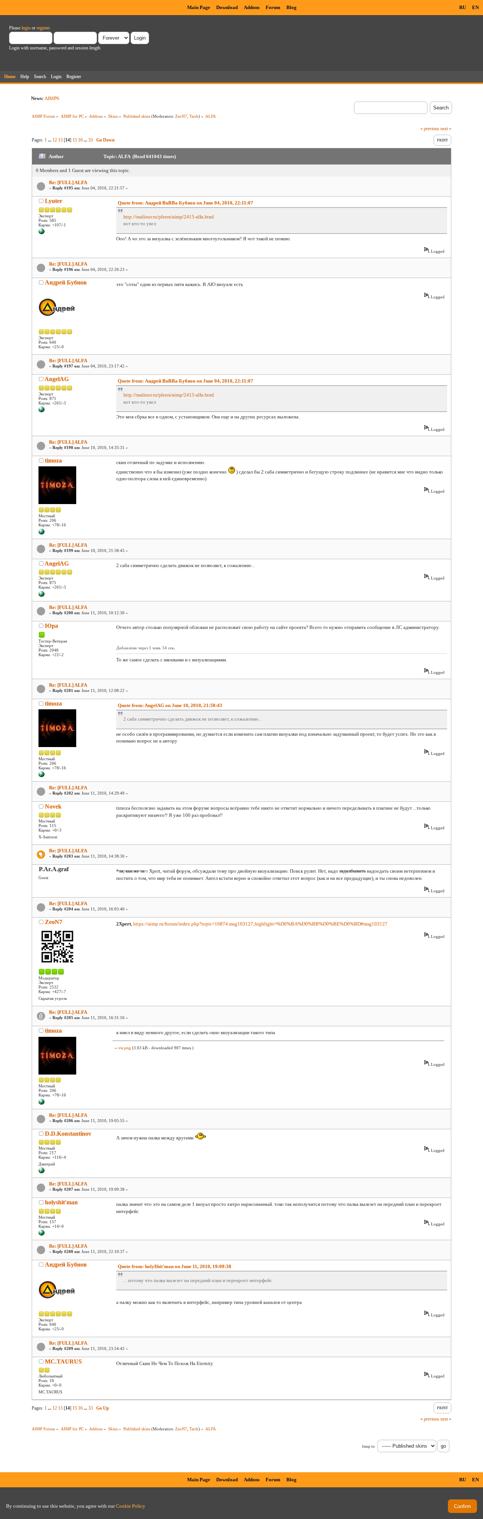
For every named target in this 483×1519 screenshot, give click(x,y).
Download (227, 7)
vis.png (124, 1047)
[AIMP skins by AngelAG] (41, 411)
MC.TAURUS (63, 1361)
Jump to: (368, 1446)
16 (80, 140)
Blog (291, 7)
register (43, 28)
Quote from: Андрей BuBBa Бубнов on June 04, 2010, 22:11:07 (185, 203)
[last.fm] (41, 233)
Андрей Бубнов (66, 282)
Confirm (462, 1506)
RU (462, 7)
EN (475, 7)
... (50, 140)
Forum (273, 7)
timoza (53, 460)
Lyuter (53, 201)
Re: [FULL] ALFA (68, 182)
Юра (51, 626)
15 (74, 140)
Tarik (193, 116)
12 (54, 140)
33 (90, 140)
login (26, 28)
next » (445, 128)
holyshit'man (61, 1202)
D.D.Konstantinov (68, 1133)
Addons (252, 7)
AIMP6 (52, 98)
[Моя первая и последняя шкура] (41, 533)
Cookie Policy (130, 1506)
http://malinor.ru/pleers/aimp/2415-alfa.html (168, 217)
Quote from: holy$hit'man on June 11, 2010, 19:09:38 (174, 1266)
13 (60, 140)
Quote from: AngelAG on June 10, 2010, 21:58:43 (170, 705)
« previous (429, 128)
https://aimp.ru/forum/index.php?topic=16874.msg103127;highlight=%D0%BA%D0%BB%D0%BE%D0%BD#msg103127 (260, 924)
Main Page (198, 7)
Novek (53, 806)
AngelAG (57, 379)
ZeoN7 (181, 116)
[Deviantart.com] (41, 1172)
